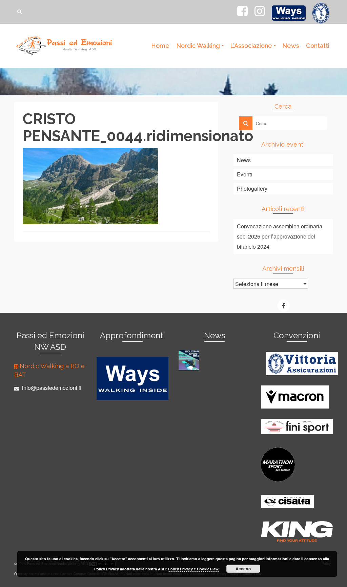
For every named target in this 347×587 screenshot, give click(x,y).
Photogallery (252, 188)
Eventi (244, 174)
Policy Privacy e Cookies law (193, 568)
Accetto (243, 569)
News (244, 160)
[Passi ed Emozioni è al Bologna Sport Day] (190, 360)
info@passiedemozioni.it (51, 388)
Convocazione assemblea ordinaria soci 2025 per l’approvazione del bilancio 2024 (279, 236)
